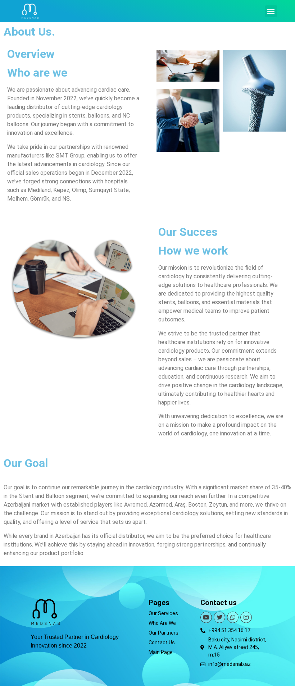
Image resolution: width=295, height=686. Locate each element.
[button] (271, 11)
